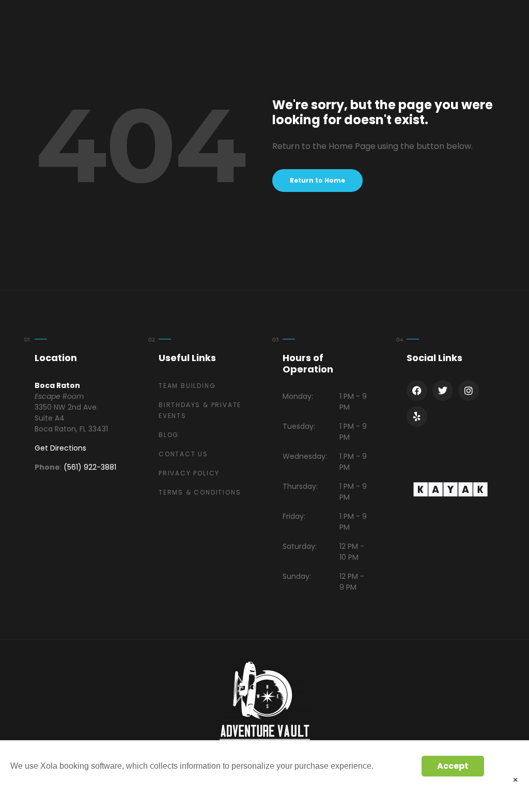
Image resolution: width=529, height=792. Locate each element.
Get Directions (60, 448)
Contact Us (183, 454)
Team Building (187, 385)
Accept (453, 766)
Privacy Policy (189, 473)
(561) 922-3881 (90, 467)
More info (395, 766)
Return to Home (317, 180)
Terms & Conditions (200, 492)
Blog (169, 434)
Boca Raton (57, 385)
